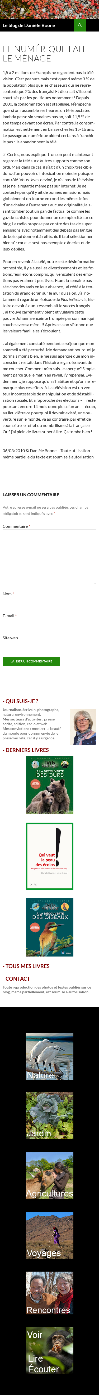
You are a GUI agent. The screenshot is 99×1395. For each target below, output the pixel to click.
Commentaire (16, 526)
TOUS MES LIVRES (28, 966)
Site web (10, 637)
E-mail (10, 615)
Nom (8, 593)
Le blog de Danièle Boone (29, 25)
